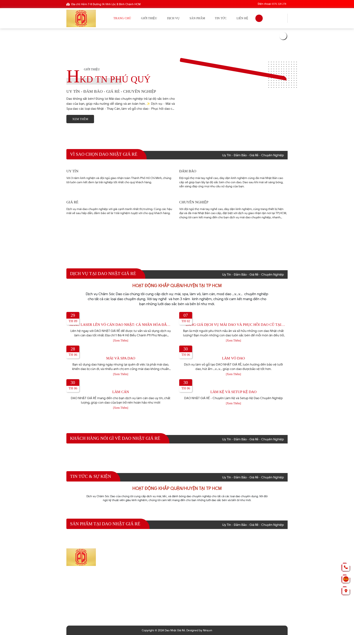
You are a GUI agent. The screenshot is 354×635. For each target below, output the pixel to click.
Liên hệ (242, 18)
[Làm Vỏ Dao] (233, 350)
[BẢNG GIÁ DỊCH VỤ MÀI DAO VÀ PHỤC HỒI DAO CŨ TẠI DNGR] (233, 317)
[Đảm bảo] (186, 165)
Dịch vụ (173, 18)
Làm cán (120, 392)
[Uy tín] (71, 165)
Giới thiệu (149, 18)
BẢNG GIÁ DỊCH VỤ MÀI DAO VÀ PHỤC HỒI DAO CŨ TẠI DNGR (233, 324)
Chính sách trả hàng (150, 559)
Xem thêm (80, 119)
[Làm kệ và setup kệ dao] (233, 384)
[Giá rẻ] (71, 196)
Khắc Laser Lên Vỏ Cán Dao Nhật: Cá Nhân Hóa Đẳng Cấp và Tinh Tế (121, 324)
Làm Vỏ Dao (233, 358)
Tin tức (221, 18)
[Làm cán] (120, 384)
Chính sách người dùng (153, 578)
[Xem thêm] (120, 340)
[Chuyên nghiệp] (190, 196)
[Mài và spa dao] (120, 350)
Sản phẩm (197, 18)
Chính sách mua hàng (152, 571)
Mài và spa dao (120, 358)
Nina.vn (207, 630)
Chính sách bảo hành (151, 565)
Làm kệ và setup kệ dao (233, 392)
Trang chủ (122, 18)
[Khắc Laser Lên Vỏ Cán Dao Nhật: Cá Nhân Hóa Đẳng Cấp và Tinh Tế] (120, 317)
